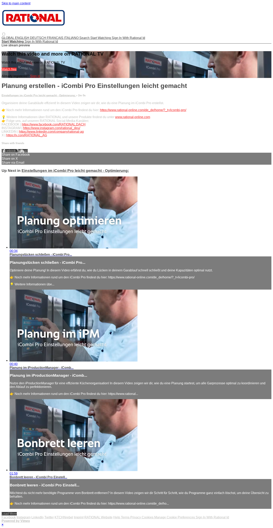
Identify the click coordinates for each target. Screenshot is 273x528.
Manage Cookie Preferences (175, 517)
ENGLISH (22, 38)
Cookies (148, 517)
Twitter (49, 517)
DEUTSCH (38, 38)
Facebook (9, 150)
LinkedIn (37, 517)
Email (24, 150)
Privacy (136, 517)
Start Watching (101, 38)
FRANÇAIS (55, 38)
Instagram (24, 517)
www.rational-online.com (132, 117)
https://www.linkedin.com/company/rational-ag (51, 131)
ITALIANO (71, 38)
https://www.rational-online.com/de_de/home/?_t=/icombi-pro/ (143, 110)
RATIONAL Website (98, 517)
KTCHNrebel (64, 517)
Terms (125, 517)
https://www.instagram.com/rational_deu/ (51, 128)
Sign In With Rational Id (128, 38)
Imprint (79, 517)
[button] (3, 34)
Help (117, 517)
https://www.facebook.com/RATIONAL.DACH (54, 124)
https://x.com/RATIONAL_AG (26, 135)
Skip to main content (16, 3)
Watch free (9, 69)
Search (84, 38)
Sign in (35, 76)
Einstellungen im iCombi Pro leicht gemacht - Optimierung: (39, 95)
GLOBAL (8, 38)
